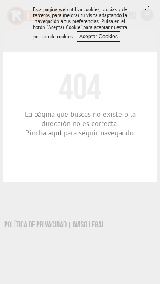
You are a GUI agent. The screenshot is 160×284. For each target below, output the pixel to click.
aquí (54, 134)
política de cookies (53, 37)
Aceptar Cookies (98, 36)
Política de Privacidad (35, 225)
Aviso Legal (89, 225)
